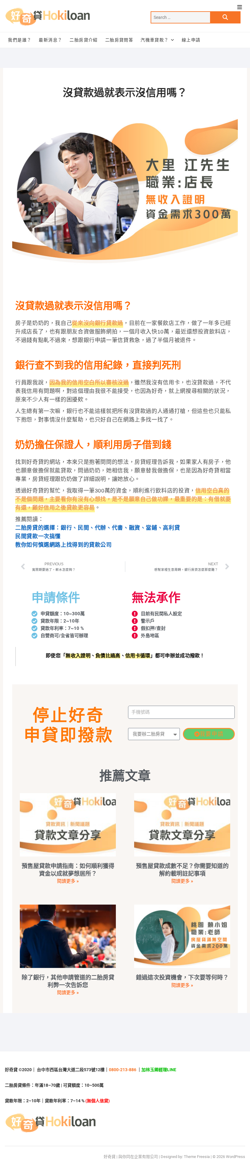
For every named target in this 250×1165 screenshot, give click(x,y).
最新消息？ (50, 39)
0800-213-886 (122, 1069)
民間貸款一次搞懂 (38, 536)
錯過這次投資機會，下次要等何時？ (182, 977)
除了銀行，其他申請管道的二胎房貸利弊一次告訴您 (68, 981)
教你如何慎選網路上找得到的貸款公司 (63, 545)
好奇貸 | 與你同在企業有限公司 (131, 1156)
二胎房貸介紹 (84, 39)
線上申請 (191, 39)
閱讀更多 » (68, 881)
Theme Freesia (197, 1156)
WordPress (235, 1156)
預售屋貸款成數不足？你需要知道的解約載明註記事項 (182, 870)
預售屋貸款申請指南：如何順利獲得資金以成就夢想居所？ (68, 870)
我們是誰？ (19, 39)
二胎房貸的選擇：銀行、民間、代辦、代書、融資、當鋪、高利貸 (97, 528)
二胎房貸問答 (119, 39)
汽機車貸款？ (155, 39)
